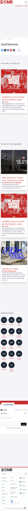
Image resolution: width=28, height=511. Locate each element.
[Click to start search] (16, 6)
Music (3, 487)
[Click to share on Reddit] (11, 50)
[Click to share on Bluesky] (2, 50)
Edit (19, 50)
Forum (3, 497)
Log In (25, 6)
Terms (11, 477)
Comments (8, 404)
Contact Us (12, 484)
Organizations (5, 494)
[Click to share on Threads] (5, 50)
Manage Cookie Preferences (13, 488)
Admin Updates (13, 496)
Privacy (12, 481)
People (3, 490)
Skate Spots (4, 481)
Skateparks (4, 477)
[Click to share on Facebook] (8, 50)
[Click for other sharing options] (14, 50)
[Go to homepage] (6, 2)
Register (20, 6)
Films (3, 484)
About (11, 500)
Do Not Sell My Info (12, 492)
